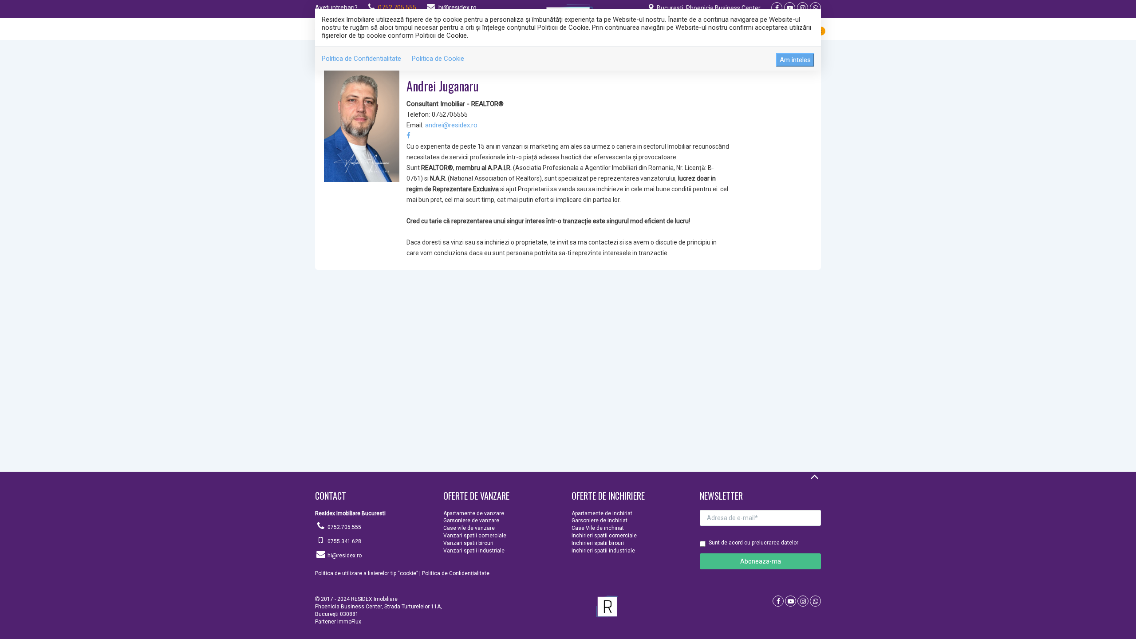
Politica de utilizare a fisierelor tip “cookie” (366, 573)
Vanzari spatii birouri (468, 543)
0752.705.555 (397, 7)
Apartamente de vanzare (473, 513)
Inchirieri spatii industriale (603, 551)
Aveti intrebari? (336, 7)
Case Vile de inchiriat (598, 528)
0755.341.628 (344, 541)
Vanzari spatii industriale (474, 551)
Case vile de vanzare (469, 528)
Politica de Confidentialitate (361, 59)
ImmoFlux (349, 622)
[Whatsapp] (815, 7)
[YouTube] (789, 7)
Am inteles (795, 60)
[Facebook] (776, 7)
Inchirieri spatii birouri (598, 543)
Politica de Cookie (438, 59)
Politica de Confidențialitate (455, 573)
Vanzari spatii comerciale (474, 535)
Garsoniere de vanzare (471, 520)
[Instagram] (802, 7)
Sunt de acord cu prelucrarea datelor (753, 543)
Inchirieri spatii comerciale (604, 535)
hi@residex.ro (457, 7)
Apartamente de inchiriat (602, 513)
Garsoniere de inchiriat (599, 520)
